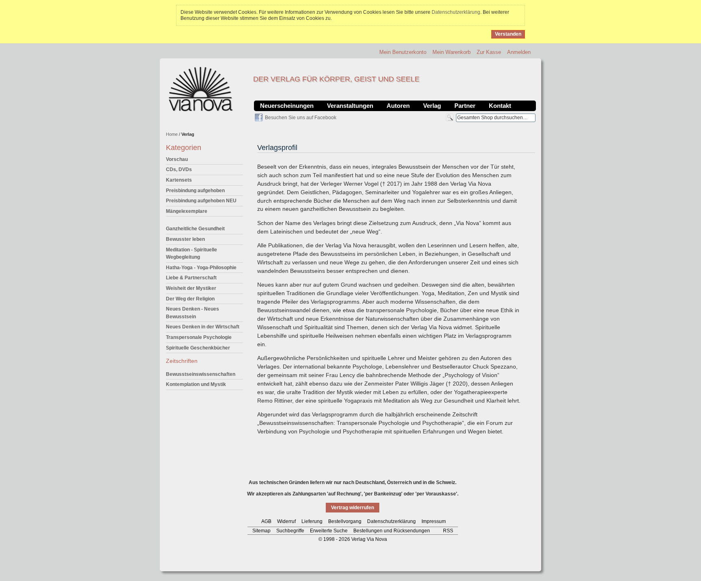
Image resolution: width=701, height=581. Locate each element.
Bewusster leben (185, 239)
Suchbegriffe (290, 531)
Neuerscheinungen (287, 105)
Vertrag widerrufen (352, 507)
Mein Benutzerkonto (402, 52)
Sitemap (261, 531)
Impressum (433, 521)
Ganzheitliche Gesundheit (195, 229)
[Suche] (450, 117)
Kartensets (179, 180)
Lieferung (312, 521)
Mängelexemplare (186, 211)
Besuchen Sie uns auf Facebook (300, 117)
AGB (266, 521)
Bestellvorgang (344, 521)
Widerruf (286, 521)
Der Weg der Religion (190, 299)
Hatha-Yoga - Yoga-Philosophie (201, 267)
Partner (464, 105)
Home (172, 134)
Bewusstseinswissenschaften (200, 374)
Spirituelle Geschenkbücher (198, 348)
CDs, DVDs (179, 169)
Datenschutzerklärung (456, 12)
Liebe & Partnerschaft (191, 278)
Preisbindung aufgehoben (195, 190)
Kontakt (500, 105)
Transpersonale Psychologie (199, 337)
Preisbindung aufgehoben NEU (201, 201)
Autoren (398, 105)
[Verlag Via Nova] (201, 89)
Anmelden (519, 52)
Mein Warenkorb (451, 52)
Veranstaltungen (350, 105)
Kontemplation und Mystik (196, 384)
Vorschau (177, 159)
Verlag (432, 105)
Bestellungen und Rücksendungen (391, 531)
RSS (448, 531)
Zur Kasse (489, 52)
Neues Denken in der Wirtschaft (202, 327)
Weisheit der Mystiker (191, 288)
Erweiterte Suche (329, 531)
